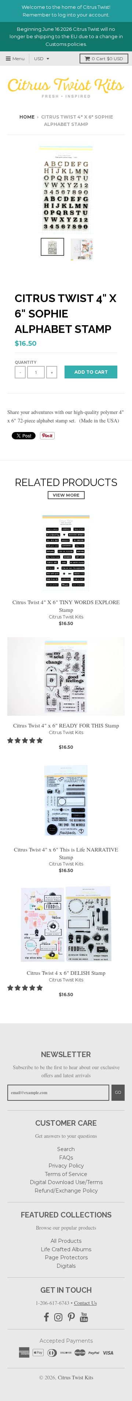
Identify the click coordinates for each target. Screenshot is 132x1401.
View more (66, 495)
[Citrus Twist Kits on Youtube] (84, 1317)
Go (118, 1092)
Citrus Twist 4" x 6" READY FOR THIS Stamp (66, 725)
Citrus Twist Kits (66, 617)
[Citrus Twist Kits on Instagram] (58, 1317)
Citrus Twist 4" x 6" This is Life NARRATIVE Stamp (66, 853)
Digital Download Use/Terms (66, 1182)
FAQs (66, 1157)
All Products (66, 1241)
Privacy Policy (66, 1165)
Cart (107, 58)
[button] (25, 740)
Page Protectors (66, 1257)
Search (66, 1149)
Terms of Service (66, 1174)
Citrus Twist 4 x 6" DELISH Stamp (66, 972)
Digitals (66, 1266)
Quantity (25, 362)
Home (26, 117)
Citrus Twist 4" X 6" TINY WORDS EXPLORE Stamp (66, 605)
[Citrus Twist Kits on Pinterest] (71, 1317)
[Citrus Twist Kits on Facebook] (46, 1317)
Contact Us (85, 1302)
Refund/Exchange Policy (66, 1190)
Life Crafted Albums (66, 1249)
